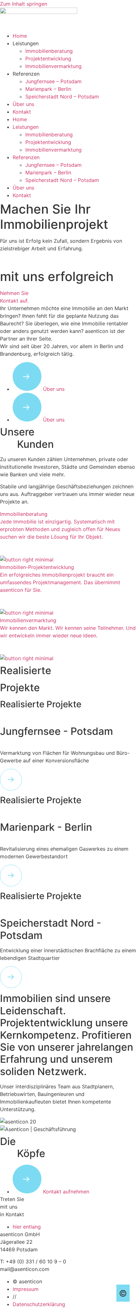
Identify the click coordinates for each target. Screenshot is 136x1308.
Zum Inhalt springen (23, 4)
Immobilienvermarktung (53, 66)
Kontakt (22, 112)
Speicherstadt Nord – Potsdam (62, 96)
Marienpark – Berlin (48, 89)
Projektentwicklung (48, 58)
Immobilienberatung (49, 51)
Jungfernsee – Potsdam (53, 81)
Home (20, 36)
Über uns (23, 104)
